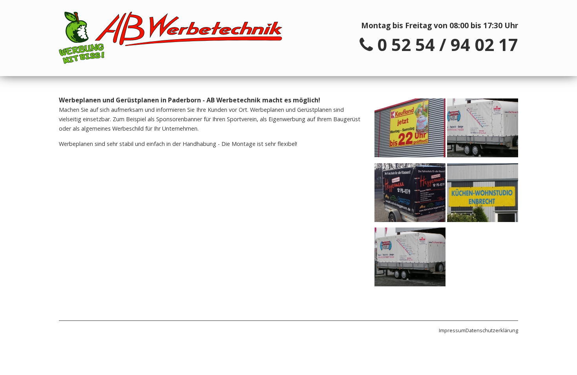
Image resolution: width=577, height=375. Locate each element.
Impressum (452, 330)
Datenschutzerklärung (492, 330)
